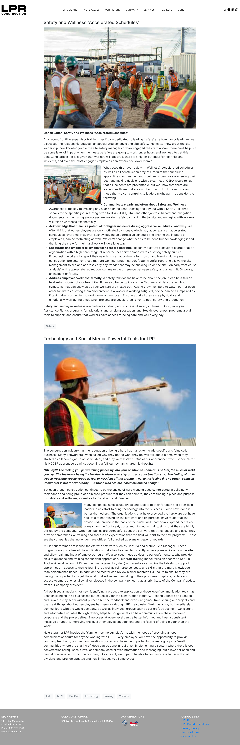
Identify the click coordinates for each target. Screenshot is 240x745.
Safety (50, 326)
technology (91, 696)
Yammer (124, 696)
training (108, 696)
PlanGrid (74, 696)
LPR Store (187, 720)
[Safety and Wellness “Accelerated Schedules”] (120, 77)
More (181, 10)
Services (149, 10)
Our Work (132, 10)
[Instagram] (236, 10)
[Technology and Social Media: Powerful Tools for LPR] (120, 394)
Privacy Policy (190, 728)
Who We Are (70, 10)
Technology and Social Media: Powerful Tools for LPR (99, 338)
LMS (48, 696)
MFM (60, 696)
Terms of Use (190, 732)
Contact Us (188, 736)
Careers (167, 10)
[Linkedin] (233, 10)
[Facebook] (229, 10)
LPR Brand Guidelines (195, 724)
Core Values (91, 10)
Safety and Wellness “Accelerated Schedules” (92, 22)
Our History (112, 10)
